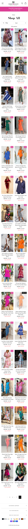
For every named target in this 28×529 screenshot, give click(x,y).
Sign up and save (14, 515)
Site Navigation (14, 510)
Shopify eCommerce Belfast (14, 527)
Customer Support (14, 505)
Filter (6, 23)
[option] (14, 9)
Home (13, 15)
